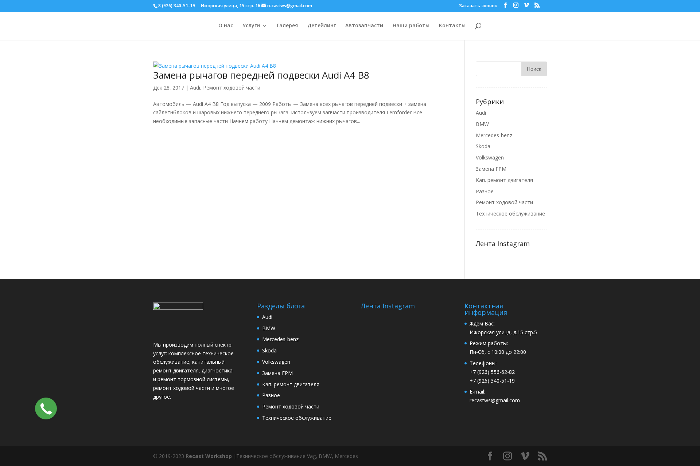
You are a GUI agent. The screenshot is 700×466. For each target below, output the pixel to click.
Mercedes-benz (494, 135)
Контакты (452, 26)
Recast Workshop (209, 456)
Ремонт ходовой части (231, 87)
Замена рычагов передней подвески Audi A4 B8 (261, 75)
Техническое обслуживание (510, 213)
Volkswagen (490, 157)
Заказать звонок (478, 6)
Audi (195, 87)
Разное (485, 191)
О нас (225, 26)
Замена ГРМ (491, 168)
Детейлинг (321, 26)
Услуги (251, 26)
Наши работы (411, 26)
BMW (482, 124)
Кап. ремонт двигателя (504, 180)
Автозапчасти (364, 26)
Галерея (287, 26)
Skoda (483, 146)
